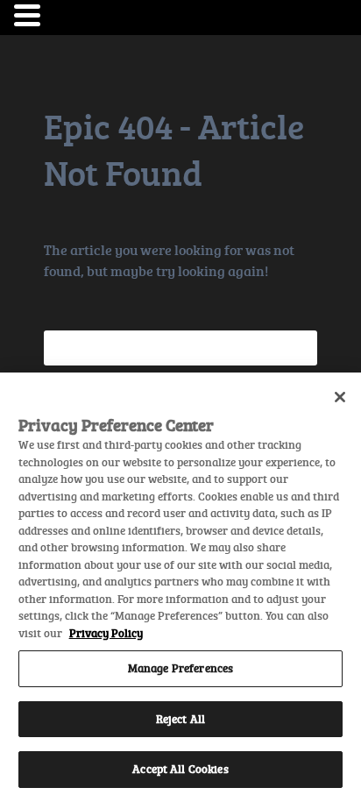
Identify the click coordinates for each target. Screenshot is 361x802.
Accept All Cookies (180, 769)
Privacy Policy (106, 633)
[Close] (340, 397)
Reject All (180, 719)
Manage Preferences (180, 668)
